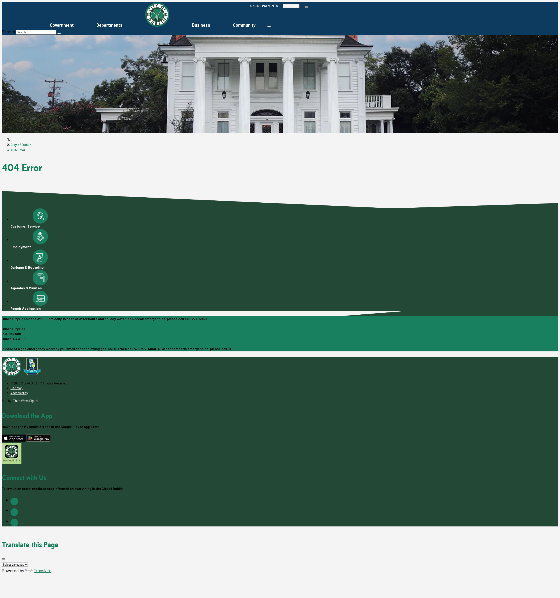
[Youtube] (14, 522)
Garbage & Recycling (27, 267)
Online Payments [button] (264, 6)
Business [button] (201, 25)
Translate (291, 6)
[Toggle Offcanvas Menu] (269, 26)
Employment (20, 247)
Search (8, 31)
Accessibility (19, 393)
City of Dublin (21, 144)
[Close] (3, 559)
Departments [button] (109, 25)
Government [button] (62, 25)
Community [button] (244, 25)
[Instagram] (14, 512)
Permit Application (25, 308)
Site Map (16, 388)
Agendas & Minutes (26, 288)
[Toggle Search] (306, 7)
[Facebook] (14, 501)
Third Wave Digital (25, 401)
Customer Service (25, 226)
